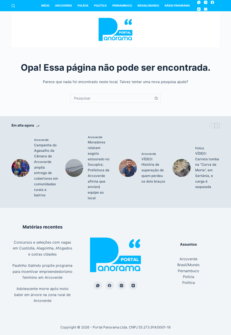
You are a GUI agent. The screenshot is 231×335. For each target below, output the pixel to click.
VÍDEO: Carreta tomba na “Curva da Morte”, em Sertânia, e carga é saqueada (207, 170)
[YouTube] (199, 9)
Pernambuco (122, 5)
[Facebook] (212, 2)
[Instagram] (205, 2)
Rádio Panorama (177, 5)
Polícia (83, 5)
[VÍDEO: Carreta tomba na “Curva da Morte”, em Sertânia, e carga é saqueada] (182, 168)
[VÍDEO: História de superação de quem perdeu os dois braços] (128, 168)
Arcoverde (63, 5)
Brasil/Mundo (148, 5)
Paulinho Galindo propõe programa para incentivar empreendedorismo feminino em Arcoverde (42, 271)
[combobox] (111, 98)
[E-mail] (205, 9)
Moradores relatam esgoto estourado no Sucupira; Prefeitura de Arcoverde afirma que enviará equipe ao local (98, 170)
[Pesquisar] (13, 5)
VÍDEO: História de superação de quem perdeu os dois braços (153, 170)
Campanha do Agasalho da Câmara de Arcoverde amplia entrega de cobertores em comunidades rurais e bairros (46, 170)
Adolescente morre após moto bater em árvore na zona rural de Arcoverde (42, 294)
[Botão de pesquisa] (156, 98)
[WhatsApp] (199, 2)
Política (100, 5)
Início (45, 5)
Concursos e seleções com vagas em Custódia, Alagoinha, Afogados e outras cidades (42, 248)
